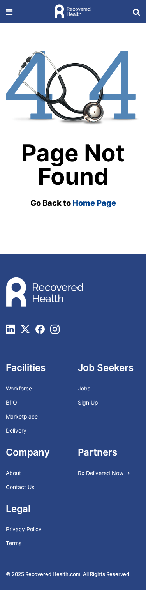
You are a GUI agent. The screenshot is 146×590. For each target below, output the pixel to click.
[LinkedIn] (10, 329)
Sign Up (88, 402)
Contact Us (20, 487)
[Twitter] (25, 329)
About (13, 473)
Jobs (84, 388)
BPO (11, 402)
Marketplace (22, 416)
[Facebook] (40, 329)
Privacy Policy (24, 529)
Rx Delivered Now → (105, 473)
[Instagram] (55, 329)
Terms (13, 543)
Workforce (19, 388)
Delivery (16, 430)
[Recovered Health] (72, 11)
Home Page (94, 203)
